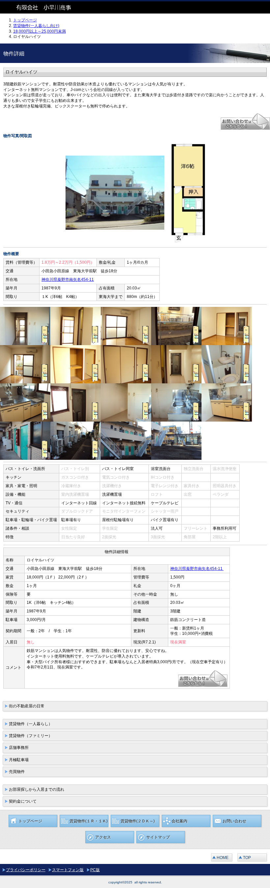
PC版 (95, 870)
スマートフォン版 (68, 870)
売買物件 (17, 771)
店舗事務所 (19, 747)
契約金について (23, 801)
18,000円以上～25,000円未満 (39, 31)
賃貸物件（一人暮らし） (30, 724)
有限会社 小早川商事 (49, 7)
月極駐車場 (19, 759)
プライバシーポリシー (25, 870)
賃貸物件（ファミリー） (30, 735)
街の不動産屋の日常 (26, 706)
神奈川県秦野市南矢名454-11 (67, 279)
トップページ (25, 20)
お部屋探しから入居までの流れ (36, 789)
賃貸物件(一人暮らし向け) (36, 25)
